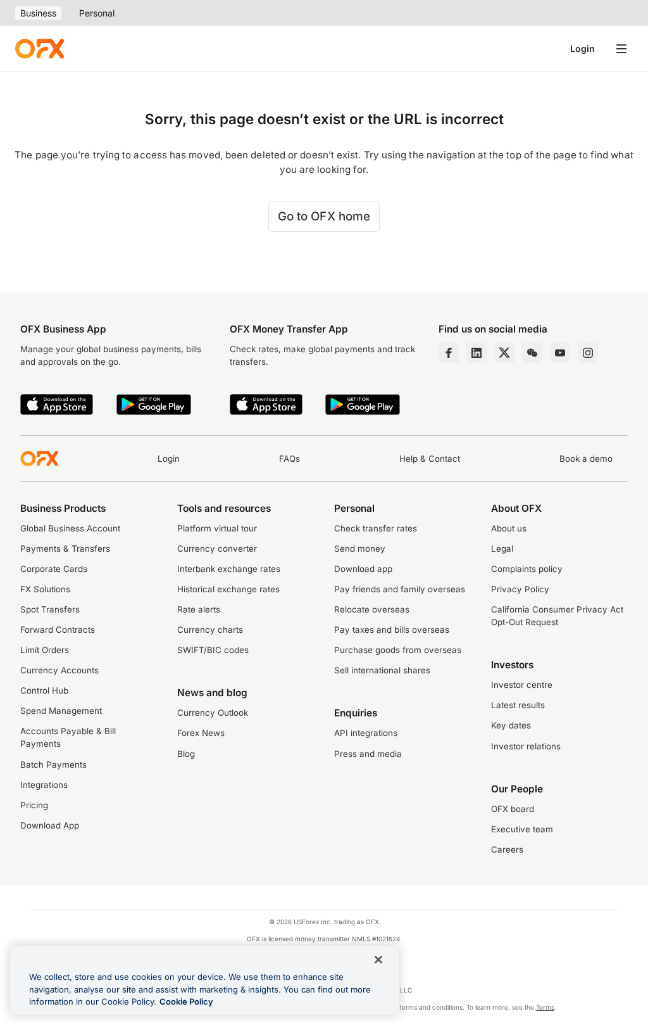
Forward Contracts (57, 630)
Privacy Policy (520, 589)
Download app (363, 569)
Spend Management (61, 711)
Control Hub (44, 690)
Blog (186, 754)
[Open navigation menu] (621, 48)
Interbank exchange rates (228, 569)
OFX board (512, 809)
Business (38, 13)
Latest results (518, 705)
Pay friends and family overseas (399, 589)
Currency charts (210, 630)
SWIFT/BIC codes (213, 650)
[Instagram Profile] (588, 353)
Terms (545, 1007)
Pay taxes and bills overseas (391, 630)
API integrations (365, 733)
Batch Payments (53, 764)
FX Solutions (45, 589)
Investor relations (526, 746)
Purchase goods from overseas (397, 650)
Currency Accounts (59, 670)
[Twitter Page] (504, 353)
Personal (97, 13)
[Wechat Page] (532, 353)
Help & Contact (429, 459)
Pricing (34, 805)
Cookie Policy (186, 1001)
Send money (359, 548)
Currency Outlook (212, 713)
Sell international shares (382, 670)
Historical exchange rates (228, 589)
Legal (502, 548)
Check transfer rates (375, 528)
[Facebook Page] (449, 353)
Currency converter (217, 548)
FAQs (289, 459)
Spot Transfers (50, 609)
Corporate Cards (53, 569)
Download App (49, 825)
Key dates (511, 725)
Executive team (522, 829)
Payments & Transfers (65, 548)
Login (582, 48)
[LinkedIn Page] (476, 353)
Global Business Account (70, 528)
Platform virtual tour (217, 528)
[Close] (378, 960)
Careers (507, 849)
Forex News (201, 733)
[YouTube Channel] (560, 353)
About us (508, 528)
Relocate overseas (371, 609)
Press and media (368, 754)
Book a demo (586, 459)
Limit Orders (44, 650)
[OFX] (39, 49)
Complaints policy (527, 569)
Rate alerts (198, 609)
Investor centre (521, 685)
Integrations (44, 785)
